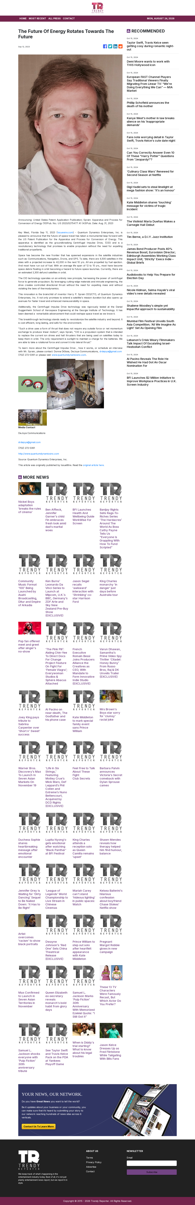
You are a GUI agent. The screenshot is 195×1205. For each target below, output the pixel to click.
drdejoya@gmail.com (110, 351)
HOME (23, 18)
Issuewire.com (65, 232)
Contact (90, 1171)
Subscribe (151, 1172)
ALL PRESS (54, 18)
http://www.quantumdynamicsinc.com (38, 453)
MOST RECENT (37, 18)
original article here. (93, 465)
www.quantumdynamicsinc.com (69, 354)
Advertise (91, 1166)
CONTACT (69, 18)
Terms (89, 1157)
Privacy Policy (93, 1162)
